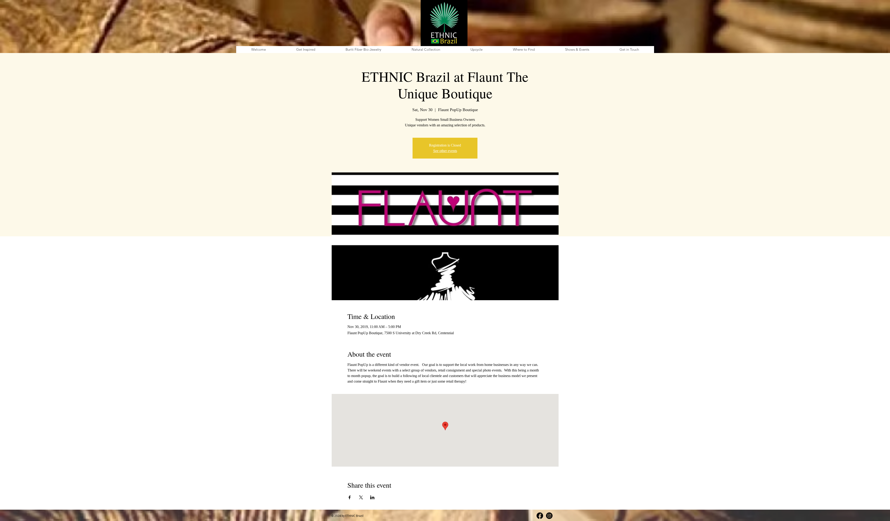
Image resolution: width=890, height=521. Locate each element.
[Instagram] (549, 515)
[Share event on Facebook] (349, 497)
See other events (445, 151)
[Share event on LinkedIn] (372, 497)
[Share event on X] (361, 497)
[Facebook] (540, 515)
